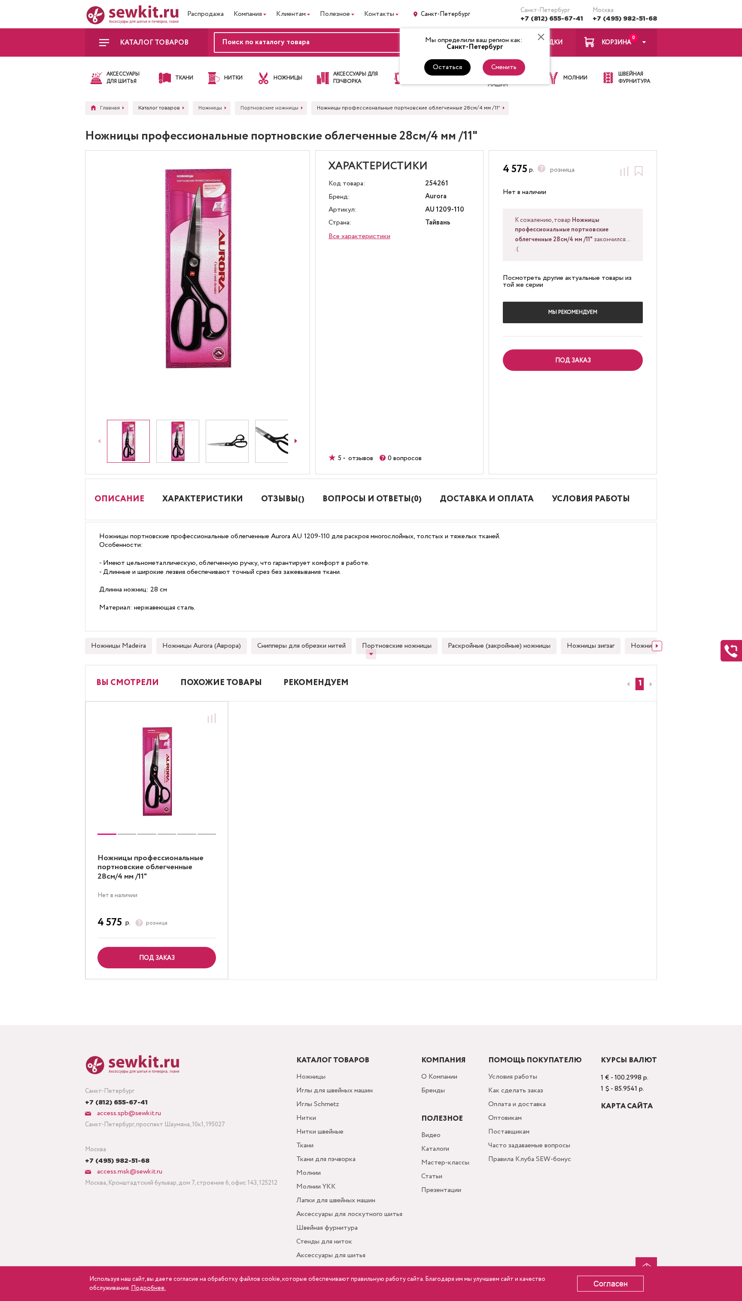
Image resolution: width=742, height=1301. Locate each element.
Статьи (431, 1176)
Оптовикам (505, 1118)
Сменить (504, 67)
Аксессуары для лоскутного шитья (349, 1214)
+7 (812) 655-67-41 (551, 18)
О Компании (439, 1077)
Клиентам (291, 14)
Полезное (335, 14)
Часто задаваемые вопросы (529, 1145)
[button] (639, 684)
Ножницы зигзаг (590, 646)
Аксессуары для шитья (330, 1255)
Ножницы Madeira (118, 646)
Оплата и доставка (517, 1104)
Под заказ (157, 958)
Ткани (304, 1145)
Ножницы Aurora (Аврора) (201, 646)
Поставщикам (508, 1132)
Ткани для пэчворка (326, 1159)
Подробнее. (148, 1288)
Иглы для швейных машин (334, 1090)
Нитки (306, 1118)
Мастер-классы (445, 1163)
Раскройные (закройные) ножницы (499, 646)
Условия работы (512, 1077)
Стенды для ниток (324, 1241)
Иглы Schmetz (317, 1104)
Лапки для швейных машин (335, 1200)
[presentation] (626, 684)
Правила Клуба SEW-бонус (529, 1159)
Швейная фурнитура (327, 1228)
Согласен (610, 1284)
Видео (431, 1135)
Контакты (379, 14)
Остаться (447, 67)
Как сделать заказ (515, 1090)
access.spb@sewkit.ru (128, 1113)
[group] (156, 771)
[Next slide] (296, 441)
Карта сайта (627, 1106)
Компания (248, 14)
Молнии (308, 1173)
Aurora (436, 196)
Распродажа (205, 14)
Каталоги (435, 1149)
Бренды (433, 1090)
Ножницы (310, 1077)
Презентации (441, 1190)
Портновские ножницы (397, 646)
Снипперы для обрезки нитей (301, 646)
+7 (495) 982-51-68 (625, 18)
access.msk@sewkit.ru (128, 1171)
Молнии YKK (316, 1187)
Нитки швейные (320, 1132)
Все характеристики (359, 236)
